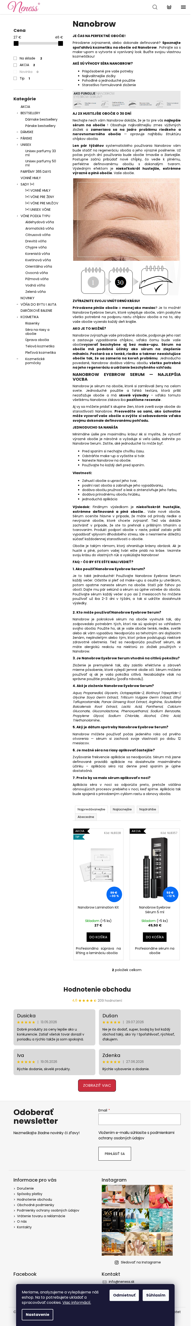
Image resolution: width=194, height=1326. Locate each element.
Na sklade (31, 58)
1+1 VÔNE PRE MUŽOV (41, 203)
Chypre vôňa (36, 247)
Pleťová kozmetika (40, 352)
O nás (22, 1221)
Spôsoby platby (29, 1193)
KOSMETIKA (30, 317)
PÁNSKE (26, 138)
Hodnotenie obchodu (97, 989)
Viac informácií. (76, 1302)
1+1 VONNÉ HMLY (38, 190)
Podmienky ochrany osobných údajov (48, 1210)
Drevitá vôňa (35, 241)
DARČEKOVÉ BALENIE (36, 310)
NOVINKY (28, 298)
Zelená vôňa (35, 291)
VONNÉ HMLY (31, 178)
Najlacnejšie (122, 809)
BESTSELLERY (30, 113)
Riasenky (32, 323)
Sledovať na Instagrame (141, 1262)
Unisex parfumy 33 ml (40, 153)
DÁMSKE (27, 132)
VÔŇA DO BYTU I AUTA (38, 304)
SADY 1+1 (27, 184)
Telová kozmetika (39, 346)
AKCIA (27, 65)
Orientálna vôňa (38, 266)
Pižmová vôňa (36, 279)
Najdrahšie (147, 809)
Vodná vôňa (35, 285)
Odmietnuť (124, 1295)
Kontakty (24, 1227)
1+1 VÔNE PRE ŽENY (39, 196)
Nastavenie (37, 1314)
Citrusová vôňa (37, 234)
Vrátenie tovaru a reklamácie (41, 1216)
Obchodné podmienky (35, 1205)
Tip (25, 78)
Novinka (29, 71)
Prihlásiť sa (115, 1153)
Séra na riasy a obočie (37, 331)
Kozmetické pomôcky (35, 361)
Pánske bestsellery (40, 125)
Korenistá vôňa (37, 253)
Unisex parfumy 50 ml (40, 163)
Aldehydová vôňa (39, 222)
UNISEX (26, 144)
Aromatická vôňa (39, 228)
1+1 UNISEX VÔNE (38, 209)
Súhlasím (155, 1295)
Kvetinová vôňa (38, 260)
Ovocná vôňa (36, 272)
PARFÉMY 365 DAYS (36, 171)
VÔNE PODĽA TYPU (35, 216)
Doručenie (25, 1188)
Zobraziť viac (97, 1085)
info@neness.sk (121, 1281)
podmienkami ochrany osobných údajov (136, 1135)
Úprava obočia (37, 339)
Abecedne (86, 817)
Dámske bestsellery (41, 119)
